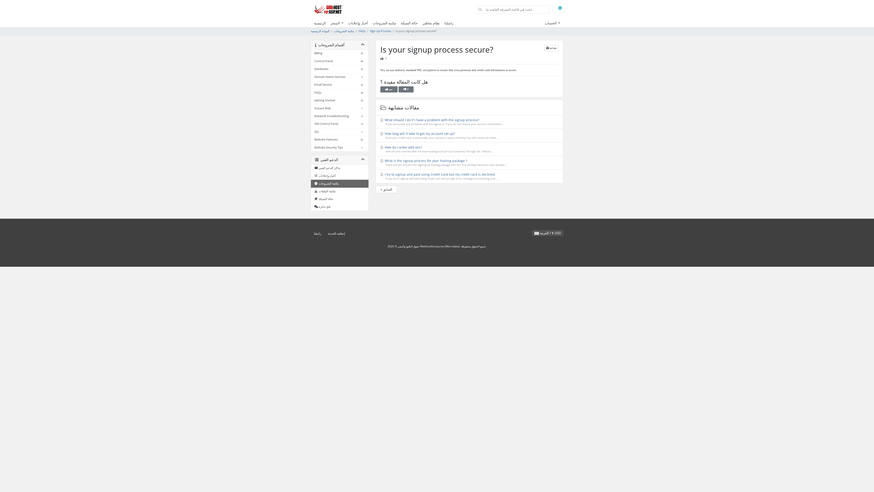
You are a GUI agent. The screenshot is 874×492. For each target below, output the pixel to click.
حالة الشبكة (409, 23)
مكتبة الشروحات (384, 23)
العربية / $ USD (550, 233)
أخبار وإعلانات (358, 23)
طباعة (553, 48)
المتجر (335, 23)
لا (407, 89)
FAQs (362, 31)
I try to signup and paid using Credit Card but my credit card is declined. (441, 176)
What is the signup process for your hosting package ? (445, 163)
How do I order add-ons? (438, 149)
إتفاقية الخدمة (336, 234)
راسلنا (449, 23)
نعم (390, 89)
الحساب (551, 23)
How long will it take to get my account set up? (441, 135)
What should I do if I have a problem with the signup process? (444, 122)
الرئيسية (320, 23)
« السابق (386, 189)
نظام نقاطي (431, 23)
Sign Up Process (380, 31)
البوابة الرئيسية (320, 31)
